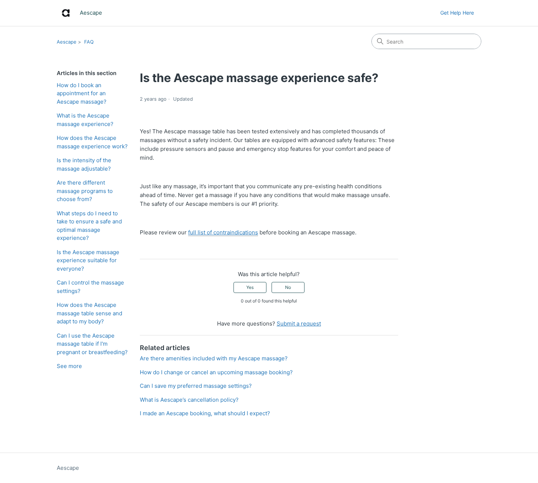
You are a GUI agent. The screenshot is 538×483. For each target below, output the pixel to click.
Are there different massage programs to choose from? (85, 191)
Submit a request (299, 323)
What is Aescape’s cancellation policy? (189, 399)
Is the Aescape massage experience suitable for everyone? (88, 260)
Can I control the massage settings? (90, 286)
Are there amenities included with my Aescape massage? (214, 358)
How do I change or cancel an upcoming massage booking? (216, 372)
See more (69, 366)
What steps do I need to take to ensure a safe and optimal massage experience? (89, 226)
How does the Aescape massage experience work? (92, 142)
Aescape (66, 42)
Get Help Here (457, 13)
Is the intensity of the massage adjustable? (84, 164)
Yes (250, 287)
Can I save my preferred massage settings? (196, 385)
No (288, 287)
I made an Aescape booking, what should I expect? (205, 413)
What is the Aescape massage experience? (85, 119)
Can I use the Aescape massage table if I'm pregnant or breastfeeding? (92, 344)
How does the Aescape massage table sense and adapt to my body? (89, 313)
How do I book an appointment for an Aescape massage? (82, 93)
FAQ (89, 42)
